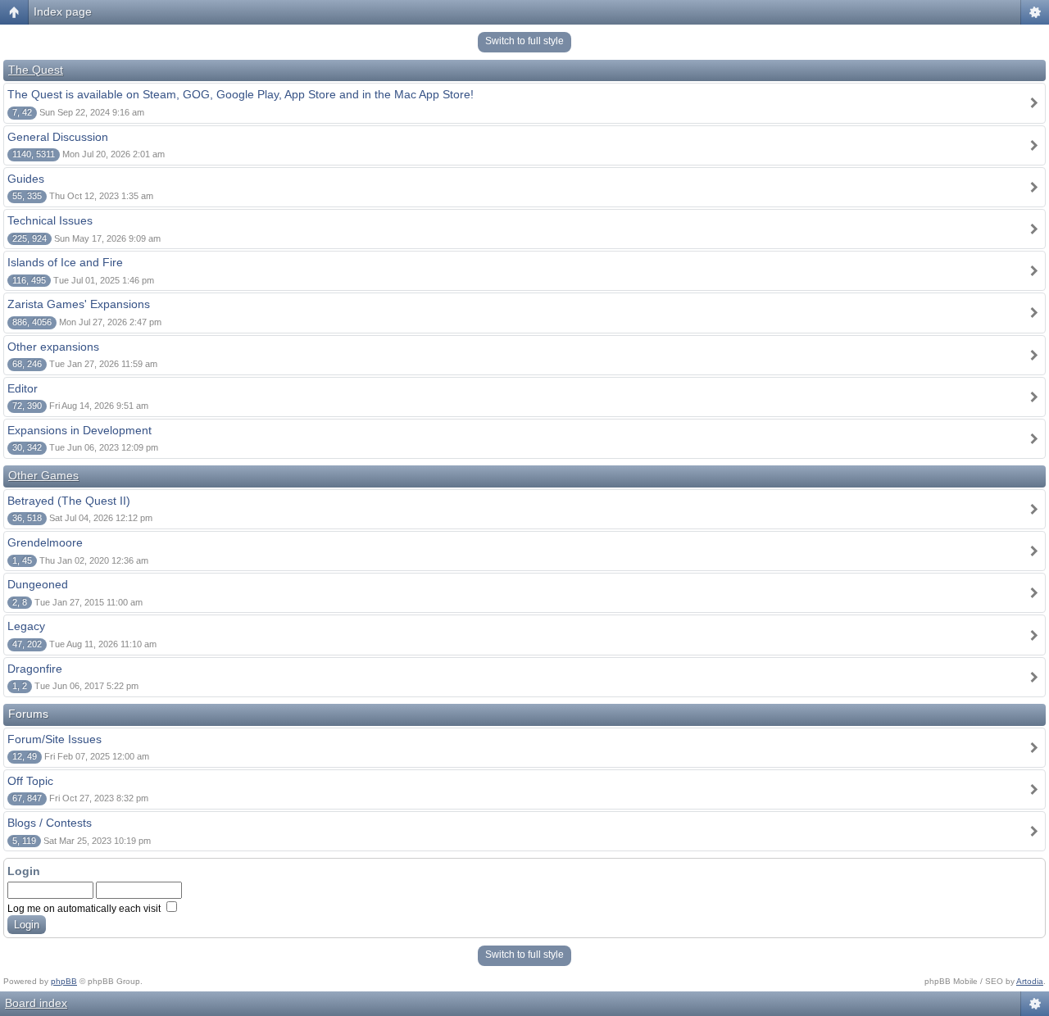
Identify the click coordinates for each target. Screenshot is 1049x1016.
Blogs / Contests (49, 822)
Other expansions (53, 346)
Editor (22, 388)
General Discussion (57, 136)
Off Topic (30, 780)
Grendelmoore (45, 542)
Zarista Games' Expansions (78, 304)
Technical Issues (50, 220)
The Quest (35, 69)
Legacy (26, 626)
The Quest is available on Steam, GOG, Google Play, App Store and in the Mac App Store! (240, 94)
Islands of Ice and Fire (65, 262)
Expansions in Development (79, 430)
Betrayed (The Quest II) (68, 500)
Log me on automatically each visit (85, 908)
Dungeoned (37, 584)
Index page (63, 11)
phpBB (64, 981)
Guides (25, 178)
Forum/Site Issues (54, 739)
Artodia (1029, 981)
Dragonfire (34, 668)
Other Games (43, 475)
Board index (36, 1002)
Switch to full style (524, 41)
